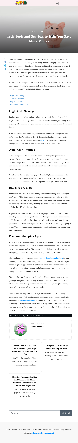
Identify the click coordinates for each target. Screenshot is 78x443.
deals (13, 316)
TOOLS (39, 316)
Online (20, 316)
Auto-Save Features (17, 99)
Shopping (30, 316)
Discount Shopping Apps (19, 104)
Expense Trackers (16, 102)
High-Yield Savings (17, 96)
